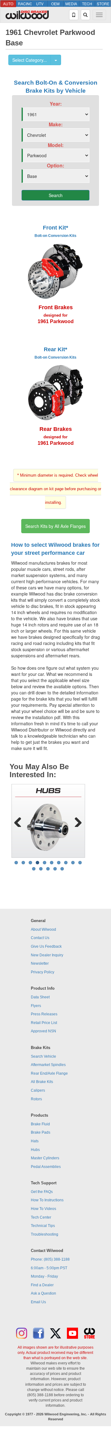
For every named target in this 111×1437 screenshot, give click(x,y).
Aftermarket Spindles (48, 1065)
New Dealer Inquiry (47, 955)
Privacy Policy (42, 972)
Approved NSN (43, 1031)
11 (33, 868)
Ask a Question (43, 1293)
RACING (25, 3)
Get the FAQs (42, 1192)
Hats (35, 1141)
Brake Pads (40, 1132)
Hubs (35, 1150)
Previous (20, 821)
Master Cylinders (45, 1158)
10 (80, 862)
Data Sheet (40, 997)
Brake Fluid (40, 1124)
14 (55, 868)
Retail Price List (44, 1023)
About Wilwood (43, 929)
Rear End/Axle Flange (49, 1073)
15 (62, 868)
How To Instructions (47, 1200)
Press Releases (44, 1014)
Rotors (36, 1099)
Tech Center (41, 1217)
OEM (55, 3)
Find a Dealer (42, 1285)
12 (41, 868)
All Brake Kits (42, 1082)
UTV (39, 3)
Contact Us (40, 938)
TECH (87, 3)
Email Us (38, 1302)
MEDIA (71, 3)
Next (76, 821)
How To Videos (43, 1209)
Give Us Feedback (46, 946)
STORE (103, 3)
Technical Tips (43, 1226)
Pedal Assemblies (46, 1167)
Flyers (36, 1006)
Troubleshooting (44, 1234)
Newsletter (40, 963)
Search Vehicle (43, 1056)
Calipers (38, 1090)
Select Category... (29, 60)
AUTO (8, 3)
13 (48, 868)
